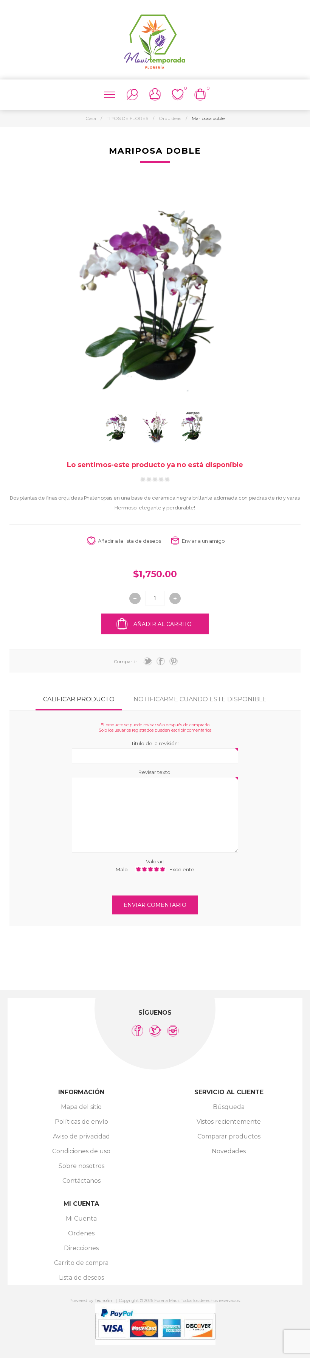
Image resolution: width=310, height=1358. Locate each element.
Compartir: (126, 661)
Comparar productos (228, 1136)
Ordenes (81, 1233)
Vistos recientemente (229, 1121)
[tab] (79, 699)
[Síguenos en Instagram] (173, 1030)
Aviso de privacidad (81, 1136)
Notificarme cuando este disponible (200, 699)
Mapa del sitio (81, 1106)
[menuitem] (81, 1106)
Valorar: (155, 861)
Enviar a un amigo (203, 541)
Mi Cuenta (81, 1218)
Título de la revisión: (155, 743)
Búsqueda (229, 1106)
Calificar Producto (79, 699)
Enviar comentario (155, 905)
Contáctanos (81, 1180)
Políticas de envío (81, 1121)
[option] (117, 426)
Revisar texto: (155, 772)
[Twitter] (155, 1030)
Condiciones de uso (81, 1151)
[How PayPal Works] (155, 1343)
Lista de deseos (81, 1277)
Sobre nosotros (81, 1166)
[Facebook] (137, 1030)
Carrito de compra (81, 1262)
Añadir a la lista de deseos (129, 541)
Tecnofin (103, 1300)
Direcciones (81, 1248)
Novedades (229, 1151)
